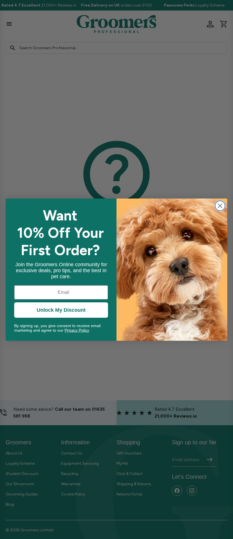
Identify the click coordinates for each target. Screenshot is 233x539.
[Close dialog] (220, 206)
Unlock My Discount (61, 310)
